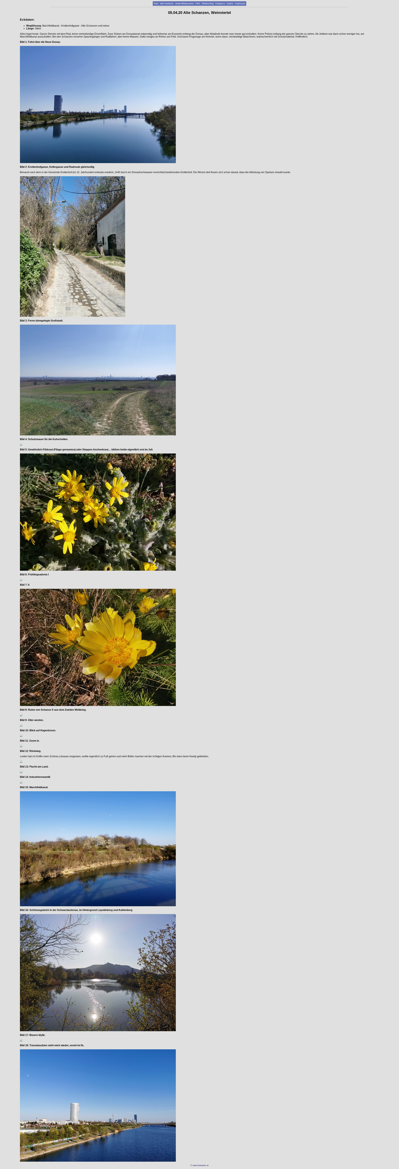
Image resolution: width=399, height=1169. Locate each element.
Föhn (197, 3)
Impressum (240, 3)
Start (156, 3)
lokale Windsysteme (184, 3)
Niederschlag (208, 3)
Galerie (230, 3)
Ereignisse (220, 3)
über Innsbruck (166, 3)
